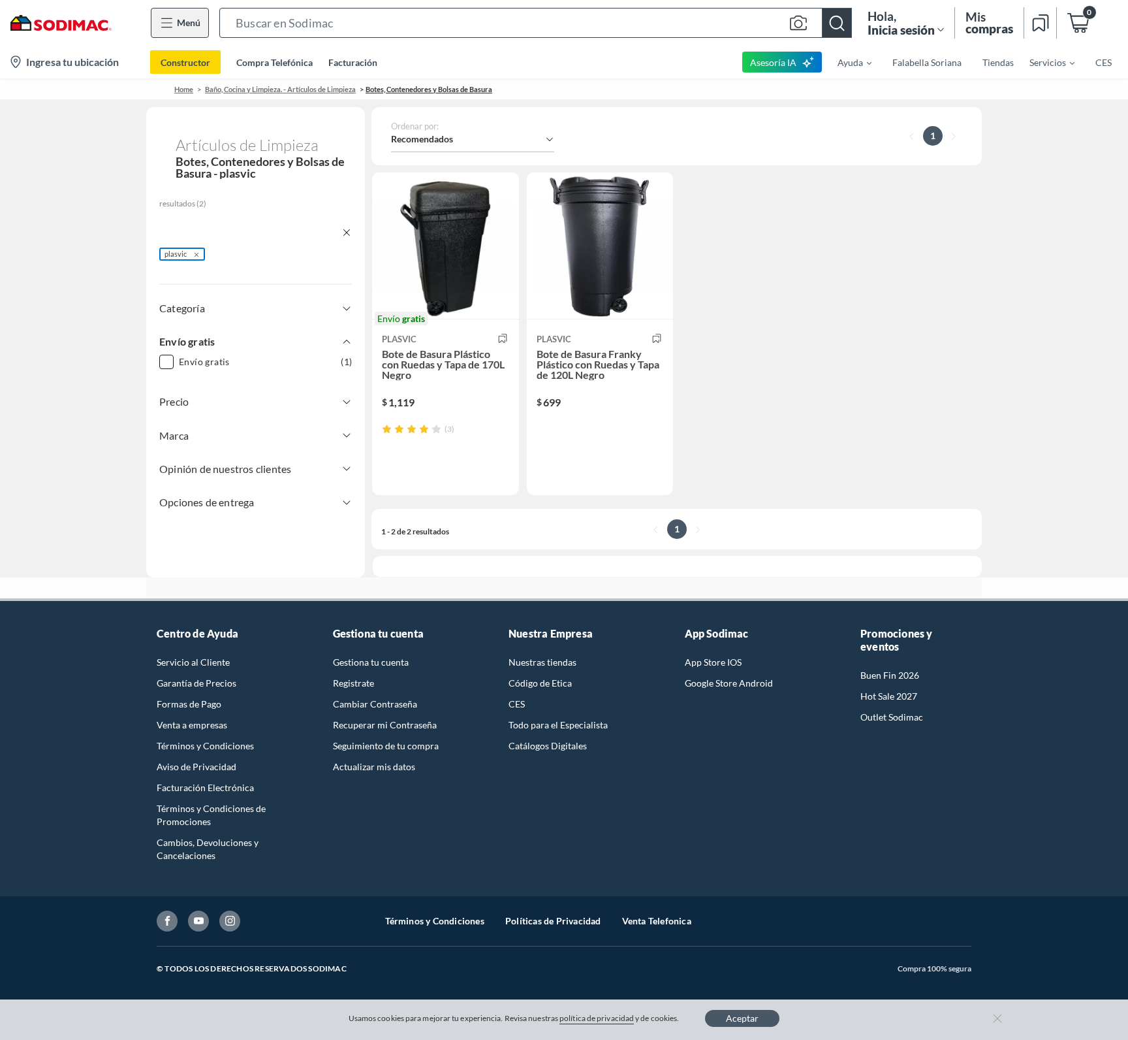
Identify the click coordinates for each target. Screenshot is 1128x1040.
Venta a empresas (192, 724)
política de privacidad (596, 1018)
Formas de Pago (189, 703)
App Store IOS (713, 662)
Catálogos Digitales (548, 745)
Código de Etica (540, 683)
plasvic (175, 253)
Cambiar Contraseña (375, 703)
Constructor (185, 62)
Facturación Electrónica (205, 787)
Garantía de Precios (196, 683)
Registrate (353, 683)
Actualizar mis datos (374, 766)
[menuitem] (846, 62)
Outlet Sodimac (891, 717)
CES (517, 703)
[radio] (387, 429)
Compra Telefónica (274, 62)
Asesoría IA (773, 62)
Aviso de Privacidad (196, 766)
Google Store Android (729, 683)
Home (183, 89)
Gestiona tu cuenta (371, 662)
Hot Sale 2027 (888, 696)
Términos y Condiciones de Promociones (211, 815)
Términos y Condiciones (205, 745)
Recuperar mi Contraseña (385, 724)
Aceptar (742, 1018)
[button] (535, 23)
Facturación (352, 62)
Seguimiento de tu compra (386, 745)
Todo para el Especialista (558, 724)
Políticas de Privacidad (553, 920)
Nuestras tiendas (542, 662)
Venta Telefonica (656, 920)
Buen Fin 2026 (889, 675)
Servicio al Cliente (193, 662)
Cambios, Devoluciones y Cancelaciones (207, 849)
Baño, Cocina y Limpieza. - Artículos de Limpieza (280, 89)
